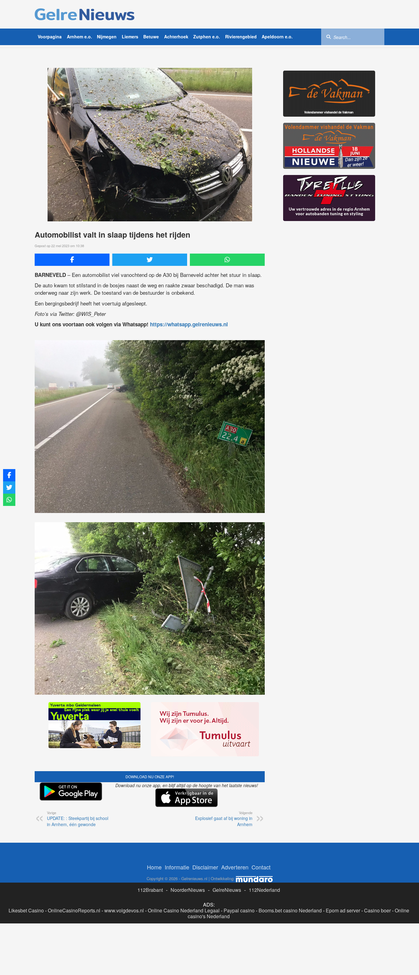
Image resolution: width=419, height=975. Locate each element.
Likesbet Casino (26, 910)
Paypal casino (239, 910)
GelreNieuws (227, 889)
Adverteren (234, 867)
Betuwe (151, 36)
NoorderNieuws (188, 889)
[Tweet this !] (149, 260)
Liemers (130, 36)
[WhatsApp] (227, 260)
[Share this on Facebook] (72, 260)
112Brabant (150, 889)
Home (154, 867)
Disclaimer (205, 867)
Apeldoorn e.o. (277, 36)
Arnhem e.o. (79, 36)
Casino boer (377, 910)
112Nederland (264, 889)
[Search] (328, 36)
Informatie (177, 867)
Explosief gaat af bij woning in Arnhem (223, 818)
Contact (261, 867)
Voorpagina (50, 36)
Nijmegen (107, 36)
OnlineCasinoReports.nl (74, 910)
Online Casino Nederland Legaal (184, 910)
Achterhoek (176, 36)
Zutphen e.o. (206, 36)
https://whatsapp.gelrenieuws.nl (189, 324)
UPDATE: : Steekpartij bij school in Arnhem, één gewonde (77, 818)
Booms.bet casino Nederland (290, 910)
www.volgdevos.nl (124, 910)
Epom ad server (343, 910)
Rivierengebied (241, 36)
